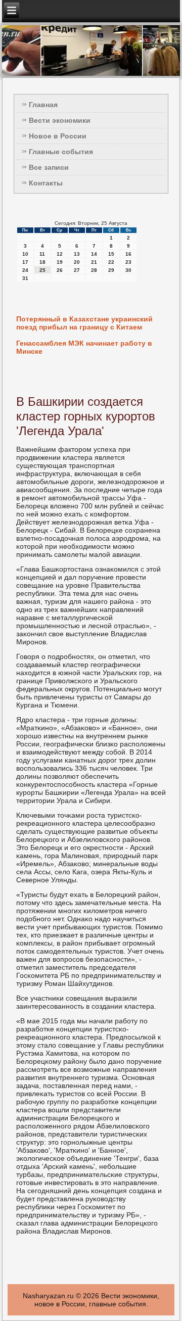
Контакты (46, 183)
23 (128, 262)
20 (77, 262)
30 (128, 270)
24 (25, 270)
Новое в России (57, 136)
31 (25, 278)
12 (60, 254)
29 (111, 270)
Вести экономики (59, 120)
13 (77, 254)
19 (60, 262)
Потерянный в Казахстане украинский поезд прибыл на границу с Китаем (84, 323)
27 (77, 270)
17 (25, 262)
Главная (43, 105)
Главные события (61, 152)
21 (94, 262)
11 (42, 254)
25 (42, 270)
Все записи (49, 167)
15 (111, 254)
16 (128, 254)
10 (25, 254)
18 (42, 262)
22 (111, 262)
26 (60, 270)
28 (94, 270)
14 (94, 254)
